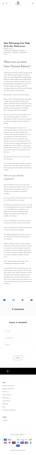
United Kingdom (17, 434)
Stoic (6, 54)
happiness (7, 52)
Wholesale (5, 404)
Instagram (5, 420)
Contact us (5, 391)
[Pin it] (22, 300)
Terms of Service (7, 394)
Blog (4, 407)
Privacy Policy (6, 401)
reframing (23, 52)
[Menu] (32, 3)
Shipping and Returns (8, 388)
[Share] (4, 300)
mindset (15, 52)
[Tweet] (13, 300)
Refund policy (6, 398)
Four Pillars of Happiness (9, 410)
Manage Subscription (8, 385)
